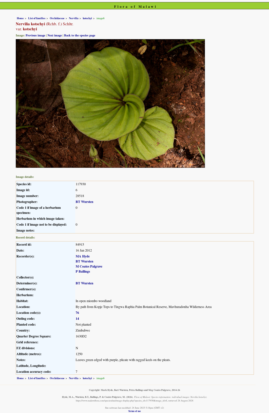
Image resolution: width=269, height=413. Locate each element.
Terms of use (134, 411)
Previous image (35, 35)
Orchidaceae (57, 18)
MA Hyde (83, 256)
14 (77, 318)
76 (77, 312)
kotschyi (87, 18)
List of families (36, 18)
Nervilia (73, 18)
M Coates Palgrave (89, 266)
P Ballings (83, 271)
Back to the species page (79, 35)
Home (20, 18)
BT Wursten (84, 201)
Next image (54, 35)
